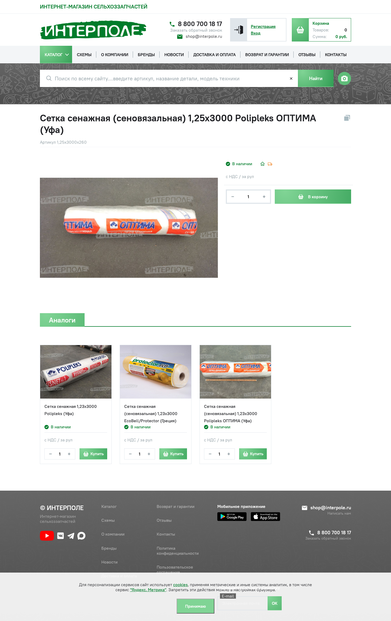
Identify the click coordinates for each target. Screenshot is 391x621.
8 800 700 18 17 (200, 24)
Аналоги (62, 320)
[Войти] (238, 30)
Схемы (108, 520)
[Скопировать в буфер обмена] (347, 118)
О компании (112, 534)
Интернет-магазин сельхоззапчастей (93, 6)
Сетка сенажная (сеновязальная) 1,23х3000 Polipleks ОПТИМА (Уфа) (230, 413)
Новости (109, 562)
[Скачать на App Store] (265, 516)
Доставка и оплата (119, 575)
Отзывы (164, 520)
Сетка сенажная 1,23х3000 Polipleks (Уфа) (70, 410)
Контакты (166, 534)
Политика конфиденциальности (178, 550)
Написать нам (339, 513)
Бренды (109, 548)
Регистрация (263, 26)
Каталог (109, 506)
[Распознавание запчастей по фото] (344, 78)
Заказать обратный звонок (196, 30)
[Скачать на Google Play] (232, 516)
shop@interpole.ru (204, 36)
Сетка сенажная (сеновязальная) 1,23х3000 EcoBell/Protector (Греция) (150, 413)
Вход (255, 33)
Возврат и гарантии (175, 506)
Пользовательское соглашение (175, 569)
